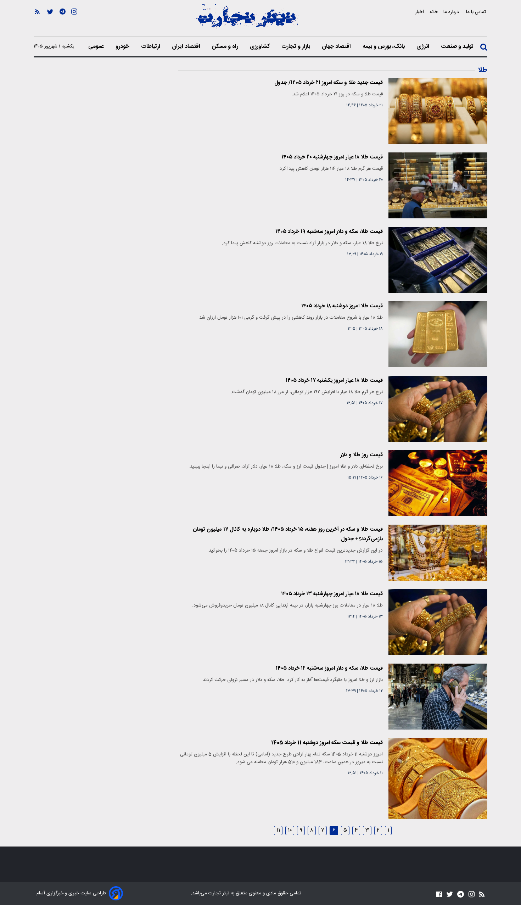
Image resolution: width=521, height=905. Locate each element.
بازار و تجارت (296, 46)
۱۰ (290, 830)
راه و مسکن (226, 46)
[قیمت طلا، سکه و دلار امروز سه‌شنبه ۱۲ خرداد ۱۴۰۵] (437, 697)
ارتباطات (151, 46)
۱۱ (278, 830)
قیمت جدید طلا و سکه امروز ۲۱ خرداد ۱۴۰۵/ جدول (328, 82)
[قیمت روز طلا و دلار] (437, 483)
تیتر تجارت (218, 893)
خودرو (123, 46)
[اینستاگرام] (74, 21)
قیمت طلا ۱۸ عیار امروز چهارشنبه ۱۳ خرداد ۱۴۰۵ (332, 594)
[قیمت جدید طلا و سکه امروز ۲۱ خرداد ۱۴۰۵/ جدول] (437, 111)
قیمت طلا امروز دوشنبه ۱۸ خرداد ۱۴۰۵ (342, 306)
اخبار (419, 12)
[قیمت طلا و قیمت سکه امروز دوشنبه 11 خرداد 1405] (437, 778)
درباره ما (451, 12)
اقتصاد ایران (187, 46)
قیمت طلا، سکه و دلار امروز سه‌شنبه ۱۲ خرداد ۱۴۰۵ (329, 668)
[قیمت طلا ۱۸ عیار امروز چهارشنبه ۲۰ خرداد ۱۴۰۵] (437, 185)
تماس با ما (476, 12)
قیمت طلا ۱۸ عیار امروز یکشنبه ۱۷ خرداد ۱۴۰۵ (334, 380)
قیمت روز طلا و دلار (361, 455)
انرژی (423, 46)
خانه (434, 12)
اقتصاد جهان (337, 46)
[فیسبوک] (439, 894)
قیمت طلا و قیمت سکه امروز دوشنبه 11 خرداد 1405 (327, 742)
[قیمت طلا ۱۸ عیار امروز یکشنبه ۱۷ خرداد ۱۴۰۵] (437, 409)
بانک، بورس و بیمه (384, 46)
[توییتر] (50, 21)
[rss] (37, 21)
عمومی (96, 46)
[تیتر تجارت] (246, 20)
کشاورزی (260, 46)
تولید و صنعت (458, 46)
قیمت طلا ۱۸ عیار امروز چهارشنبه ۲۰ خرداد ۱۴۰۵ (332, 157)
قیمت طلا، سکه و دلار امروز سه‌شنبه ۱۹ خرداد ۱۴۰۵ (329, 231)
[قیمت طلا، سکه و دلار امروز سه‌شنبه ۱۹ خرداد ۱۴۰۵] (437, 260)
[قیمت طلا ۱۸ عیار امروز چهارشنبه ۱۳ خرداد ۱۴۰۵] (437, 622)
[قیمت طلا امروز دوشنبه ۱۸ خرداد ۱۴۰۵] (437, 334)
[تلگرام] (63, 21)
